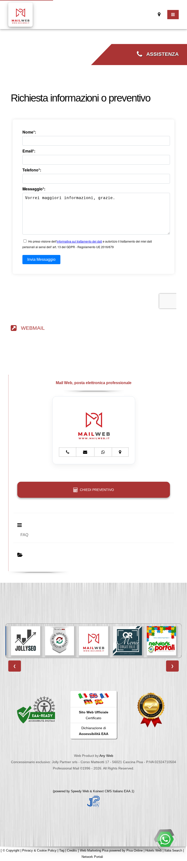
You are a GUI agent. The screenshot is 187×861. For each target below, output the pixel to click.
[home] (20, 14)
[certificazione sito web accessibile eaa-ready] (36, 710)
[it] (83, 696)
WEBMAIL (31, 328)
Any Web (106, 756)
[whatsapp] (165, 839)
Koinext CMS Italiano (108, 791)
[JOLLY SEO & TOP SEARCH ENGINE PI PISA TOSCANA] (25, 640)
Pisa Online (134, 850)
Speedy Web (80, 791)
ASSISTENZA (160, 54)
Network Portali (92, 857)
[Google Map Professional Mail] (159, 14)
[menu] (173, 14)
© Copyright (11, 850)
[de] (88, 702)
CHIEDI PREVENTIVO (96, 490)
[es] (99, 702)
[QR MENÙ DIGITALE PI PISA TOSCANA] (127, 640)
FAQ (24, 535)
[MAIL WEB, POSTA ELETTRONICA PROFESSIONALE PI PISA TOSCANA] (93, 640)
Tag (61, 850)
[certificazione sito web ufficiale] (151, 710)
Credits (72, 850)
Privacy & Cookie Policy (39, 850)
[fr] (104, 696)
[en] (93, 696)
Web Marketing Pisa (94, 850)
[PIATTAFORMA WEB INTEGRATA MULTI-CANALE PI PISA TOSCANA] (59, 640)
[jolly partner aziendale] (93, 801)
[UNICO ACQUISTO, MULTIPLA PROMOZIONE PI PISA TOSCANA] (161, 640)
